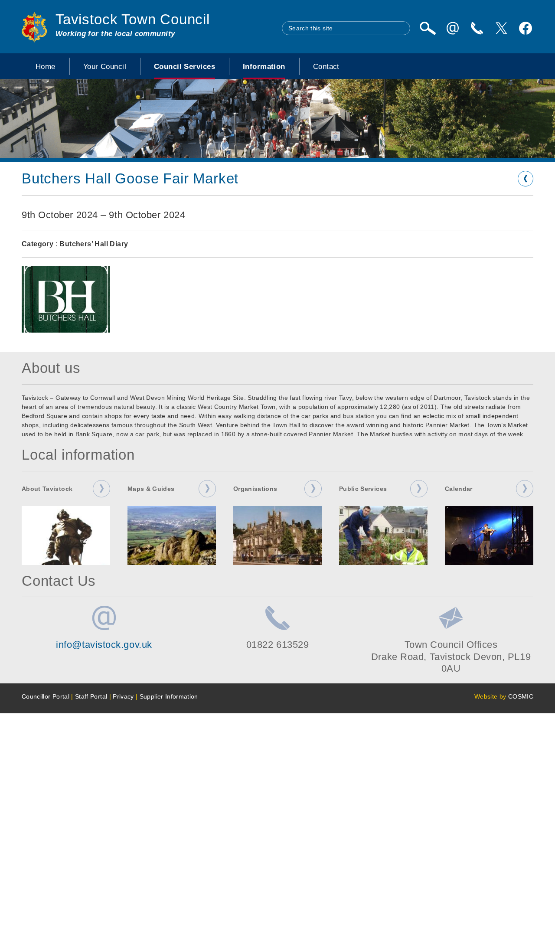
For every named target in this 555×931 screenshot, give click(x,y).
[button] (66, 299)
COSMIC (520, 696)
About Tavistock (47, 488)
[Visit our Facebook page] (525, 28)
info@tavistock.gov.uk (104, 644)
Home (46, 66)
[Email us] (452, 28)
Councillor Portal (45, 696)
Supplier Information (169, 696)
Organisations (255, 488)
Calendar (459, 488)
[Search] (427, 28)
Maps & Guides (151, 488)
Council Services (184, 66)
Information (264, 66)
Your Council (104, 66)
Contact (326, 66)
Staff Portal (91, 696)
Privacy (123, 696)
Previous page (525, 178)
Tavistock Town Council (133, 19)
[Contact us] (477, 28)
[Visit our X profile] (501, 28)
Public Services (363, 488)
